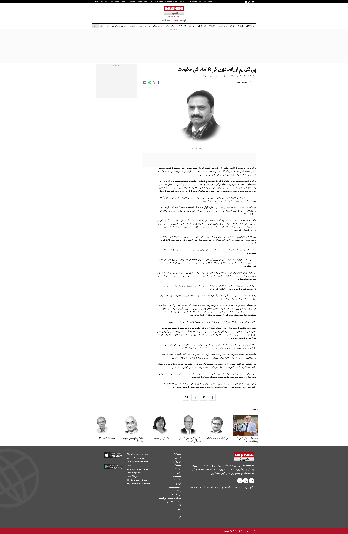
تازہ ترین (241, 26)
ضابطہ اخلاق (227, 487)
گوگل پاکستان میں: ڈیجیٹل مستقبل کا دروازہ (190, 440)
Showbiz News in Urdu (137, 454)
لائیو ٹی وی (175, 20)
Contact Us (195, 487)
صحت (147, 26)
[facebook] (212, 397)
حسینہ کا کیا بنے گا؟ (107, 438)
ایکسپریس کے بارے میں (244, 487)
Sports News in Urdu (137, 458)
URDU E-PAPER (115, 2)
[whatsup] (194, 397)
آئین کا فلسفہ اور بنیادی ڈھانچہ (217, 438)
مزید (95, 26)
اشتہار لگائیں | (166, 20)
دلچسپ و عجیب (136, 26)
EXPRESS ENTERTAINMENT (175, 2)
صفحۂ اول (250, 26)
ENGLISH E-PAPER (128, 2)
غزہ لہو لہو (177, 461)
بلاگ (179, 505)
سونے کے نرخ (176, 494)
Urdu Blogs (132, 476)
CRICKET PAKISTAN (194, 2)
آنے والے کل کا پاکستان (163, 438)
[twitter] (203, 397)
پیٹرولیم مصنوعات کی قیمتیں (169, 498)
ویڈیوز (179, 513)
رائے (101, 26)
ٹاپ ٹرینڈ (192, 26)
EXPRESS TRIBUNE (100, 2)
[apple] (108, 456)
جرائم (179, 516)
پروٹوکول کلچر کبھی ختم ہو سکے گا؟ (133, 440)
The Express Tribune (137, 480)
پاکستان (212, 26)
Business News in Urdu (137, 469)
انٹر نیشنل (202, 26)
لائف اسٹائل (169, 26)
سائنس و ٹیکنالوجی (119, 26)
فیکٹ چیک (157, 26)
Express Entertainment (138, 483)
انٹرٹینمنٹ (181, 26)
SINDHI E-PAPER (143, 2)
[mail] (186, 397)
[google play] (108, 467)
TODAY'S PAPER (208, 2)
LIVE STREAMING (157, 2)
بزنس (108, 26)
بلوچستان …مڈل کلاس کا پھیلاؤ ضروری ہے (247, 440)
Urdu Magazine (134, 472)
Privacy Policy (211, 487)
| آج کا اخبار (182, 20)
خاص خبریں (223, 26)
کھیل (232, 26)
